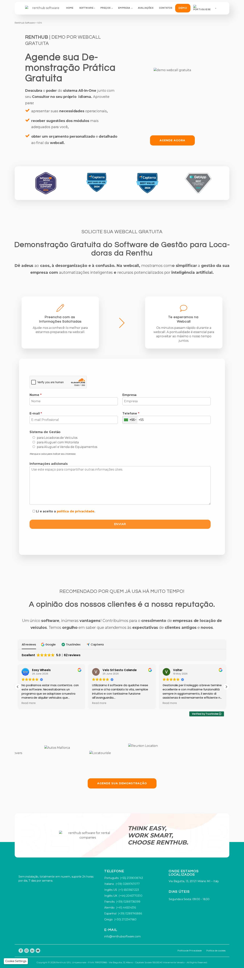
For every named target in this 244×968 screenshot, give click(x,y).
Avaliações (145, 8)
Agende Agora (172, 140)
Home (70, 8)
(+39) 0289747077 (128, 884)
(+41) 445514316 (126, 907)
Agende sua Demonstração (122, 783)
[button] (49, 644)
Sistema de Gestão (45, 432)
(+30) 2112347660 (125, 919)
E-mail (36, 413)
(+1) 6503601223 (128, 890)
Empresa (124, 8)
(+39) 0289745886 (130, 913)
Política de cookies (216, 950)
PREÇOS (105, 8)
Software (86, 8)
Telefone (130, 413)
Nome (35, 395)
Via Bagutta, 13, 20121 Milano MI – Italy (194, 881)
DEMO (183, 8)
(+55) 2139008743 (131, 878)
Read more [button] (29, 703)
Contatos (166, 8)
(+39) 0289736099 (128, 901)
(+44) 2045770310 (130, 895)
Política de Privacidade (189, 950)
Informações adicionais (49, 464)
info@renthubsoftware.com (122, 936)
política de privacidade (76, 511)
